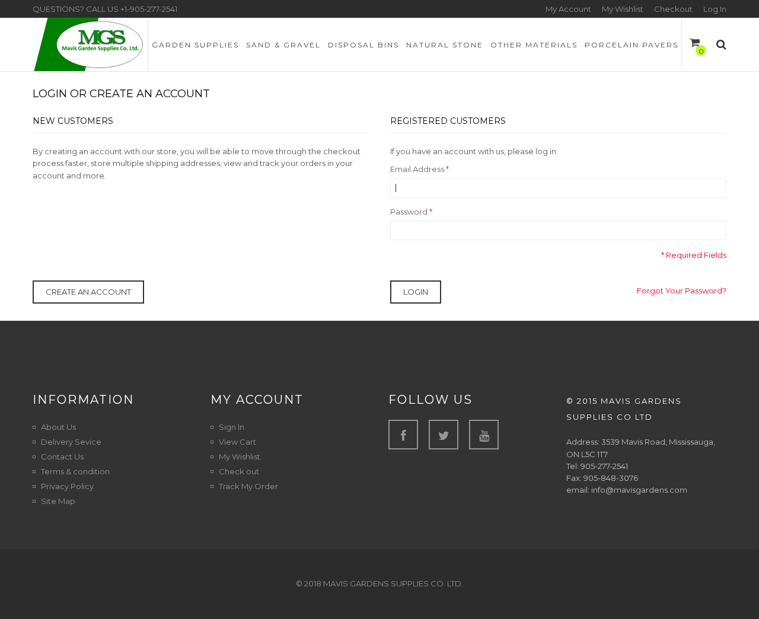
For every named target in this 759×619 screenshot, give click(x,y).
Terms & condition (75, 471)
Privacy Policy (67, 486)
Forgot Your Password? (681, 290)
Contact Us (62, 456)
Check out (239, 471)
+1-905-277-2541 (148, 9)
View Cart (237, 441)
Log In (714, 9)
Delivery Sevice (71, 441)
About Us (58, 427)
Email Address (417, 169)
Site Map (58, 501)
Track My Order (248, 486)
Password (409, 211)
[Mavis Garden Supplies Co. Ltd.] (90, 44)
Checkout (673, 9)
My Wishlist (622, 9)
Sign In (231, 427)
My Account (568, 9)
